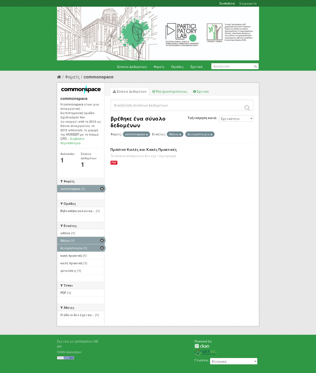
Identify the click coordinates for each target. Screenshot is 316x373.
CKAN (202, 346)
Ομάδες (177, 66)
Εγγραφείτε (248, 3)
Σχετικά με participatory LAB (77, 341)
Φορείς (159, 66)
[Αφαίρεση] (147, 134)
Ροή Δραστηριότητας (171, 91)
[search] (247, 107)
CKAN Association (69, 352)
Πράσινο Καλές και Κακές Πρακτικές (143, 149)
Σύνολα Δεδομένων (132, 66)
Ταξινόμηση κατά (202, 118)
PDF (114, 162)
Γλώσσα (201, 360)
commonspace (99, 76)
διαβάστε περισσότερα (72, 140)
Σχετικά (196, 66)
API (59, 346)
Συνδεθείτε (227, 3)
